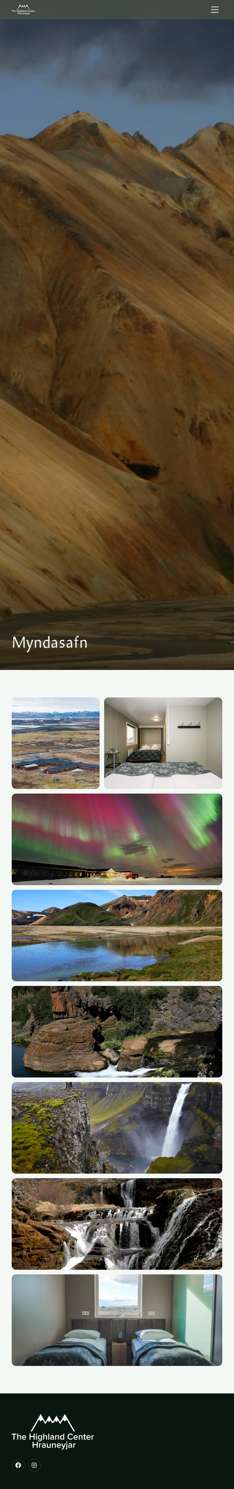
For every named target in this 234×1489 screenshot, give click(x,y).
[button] (215, 9)
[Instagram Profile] (34, 1465)
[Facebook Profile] (18, 1465)
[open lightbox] (56, 743)
